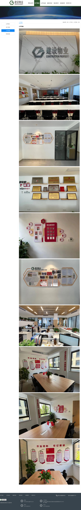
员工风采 (8, 27)
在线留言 (62, 3)
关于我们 (37, 3)
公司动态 (43, 3)
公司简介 (8, 24)
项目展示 (56, 3)
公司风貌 (8, 30)
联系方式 (68, 3)
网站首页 (30, 3)
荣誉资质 (8, 34)
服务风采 (49, 3)
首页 (67, 22)
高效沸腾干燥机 (50, 495)
